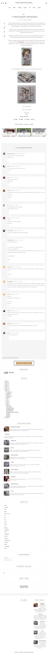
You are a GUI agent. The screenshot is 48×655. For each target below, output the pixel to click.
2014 (6, 386)
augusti (8, 397)
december (8, 392)
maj (7, 401)
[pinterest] (6, 3)
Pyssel (5, 521)
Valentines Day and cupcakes (12, 412)
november (8, 393)
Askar (5, 509)
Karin (8, 190)
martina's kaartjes (11, 153)
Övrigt (5, 548)
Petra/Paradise (10, 240)
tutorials (5, 544)
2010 (6, 417)
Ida (7, 205)
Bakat (5, 511)
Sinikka (8, 310)
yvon (8, 166)
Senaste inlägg (21, 363)
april (7, 402)
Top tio (42, 630)
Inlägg (6, 557)
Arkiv (34, 7)
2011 (6, 390)
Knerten (9, 323)
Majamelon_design (24, 587)
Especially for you (10, 410)
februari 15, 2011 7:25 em (18, 240)
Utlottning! (40, 614)
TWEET (21, 119)
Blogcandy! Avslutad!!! (42, 604)
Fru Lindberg (9, 281)
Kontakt (19, 7)
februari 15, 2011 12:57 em (20, 153)
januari (7, 416)
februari (8, 405)
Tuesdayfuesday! (9, 409)
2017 (6, 382)
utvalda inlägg (6, 546)
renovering (6, 542)
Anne (8, 294)
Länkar (39, 7)
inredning (5, 538)
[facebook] (4, 3)
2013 (6, 387)
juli (7, 398)
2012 (6, 389)
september (8, 396)
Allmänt (5, 505)
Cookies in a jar (7, 513)
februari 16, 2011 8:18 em (15, 323)
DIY (30, 7)
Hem (10, 7)
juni (7, 400)
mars (7, 404)
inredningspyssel (7, 540)
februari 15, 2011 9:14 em (17, 281)
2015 (6, 385)
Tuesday (8, 413)
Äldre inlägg (27, 363)
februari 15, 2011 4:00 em (14, 190)
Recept (25, 7)
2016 (6, 383)
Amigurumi (6, 507)
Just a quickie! (9, 406)
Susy (8, 177)
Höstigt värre (42, 621)
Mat (5, 519)
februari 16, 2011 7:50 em (15, 310)
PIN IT (33, 119)
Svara (8, 161)
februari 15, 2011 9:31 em (14, 294)
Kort (24, 14)
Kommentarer (8, 559)
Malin (14, 7)
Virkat (5, 532)
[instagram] (2, 3)
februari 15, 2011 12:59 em (14, 166)
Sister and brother (42, 640)
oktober (8, 394)
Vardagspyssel (24, 3)
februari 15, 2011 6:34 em (18, 230)
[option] (9, 133)
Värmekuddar (6, 534)
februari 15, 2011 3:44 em (14, 177)
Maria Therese (10, 230)
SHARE (16, 119)
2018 (6, 381)
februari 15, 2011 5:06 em (13, 205)
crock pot (5, 536)
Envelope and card (10, 408)
